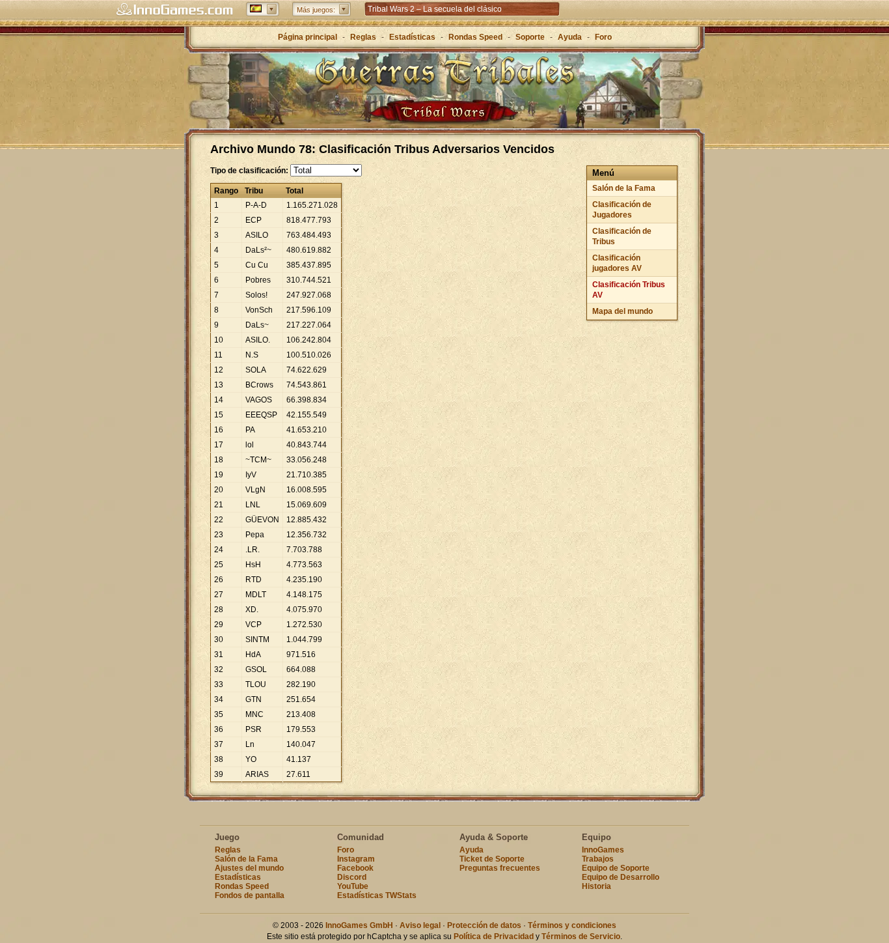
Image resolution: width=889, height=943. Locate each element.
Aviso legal (420, 925)
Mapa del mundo (622, 311)
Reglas (363, 37)
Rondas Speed (475, 37)
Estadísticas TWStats (377, 895)
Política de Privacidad (494, 936)
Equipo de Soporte (616, 868)
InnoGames (603, 849)
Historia (596, 886)
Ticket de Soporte (492, 859)
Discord (351, 877)
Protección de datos (484, 925)
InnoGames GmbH (359, 925)
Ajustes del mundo (249, 868)
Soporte (530, 37)
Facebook (355, 868)
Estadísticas (412, 37)
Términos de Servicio (580, 936)
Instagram (356, 859)
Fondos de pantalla (249, 895)
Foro (603, 37)
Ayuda (570, 37)
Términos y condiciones (572, 925)
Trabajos (598, 859)
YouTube (352, 886)
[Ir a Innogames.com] (174, 9)
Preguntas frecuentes (499, 868)
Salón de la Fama (623, 188)
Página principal (307, 37)
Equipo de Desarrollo (620, 877)
